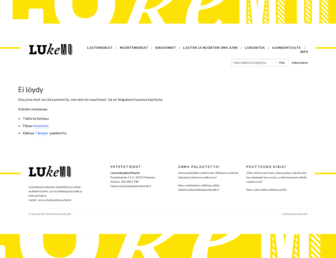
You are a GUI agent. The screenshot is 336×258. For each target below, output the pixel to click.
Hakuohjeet (300, 63)
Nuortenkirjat (134, 48)
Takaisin (41, 133)
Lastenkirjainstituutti (294, 214)
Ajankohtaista (286, 48)
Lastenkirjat (100, 48)
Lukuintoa (255, 48)
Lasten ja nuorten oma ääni (210, 48)
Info (304, 52)
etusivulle (41, 125)
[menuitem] (103, 48)
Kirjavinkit (165, 48)
